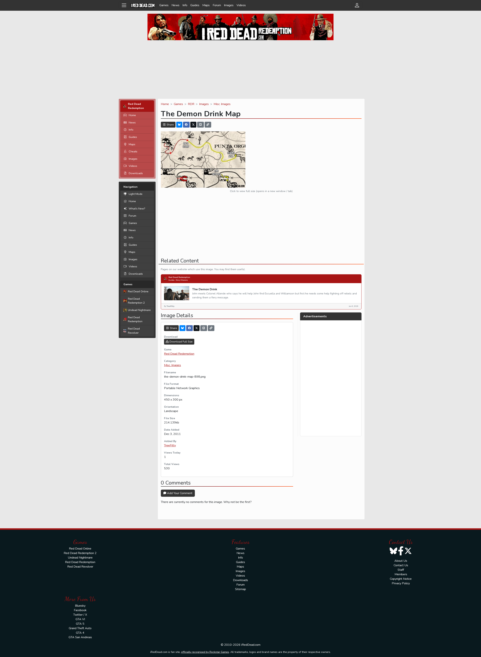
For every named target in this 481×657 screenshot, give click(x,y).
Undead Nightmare (139, 310)
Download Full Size (181, 341)
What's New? (137, 208)
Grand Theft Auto (80, 628)
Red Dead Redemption (135, 319)
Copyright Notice (401, 579)
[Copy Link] (208, 125)
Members (401, 574)
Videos (241, 5)
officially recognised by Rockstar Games (205, 652)
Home (132, 115)
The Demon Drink (204, 289)
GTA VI (80, 619)
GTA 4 (80, 633)
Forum (217, 5)
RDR (191, 104)
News (175, 5)
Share (170, 124)
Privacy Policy (401, 583)
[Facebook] (186, 125)
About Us (400, 561)
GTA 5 (80, 624)
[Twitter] (193, 125)
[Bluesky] (179, 125)
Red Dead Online (138, 291)
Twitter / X (80, 615)
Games (164, 5)
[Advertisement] (240, 69)
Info (184, 5)
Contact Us (401, 565)
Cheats (133, 151)
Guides (194, 5)
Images (229, 5)
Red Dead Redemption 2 (136, 301)
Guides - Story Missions (178, 280)
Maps (206, 5)
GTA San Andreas (80, 637)
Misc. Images (222, 104)
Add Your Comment (179, 493)
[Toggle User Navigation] (357, 5)
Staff (401, 570)
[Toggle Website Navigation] (124, 5)
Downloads (136, 173)
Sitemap (240, 589)
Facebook (80, 610)
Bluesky (80, 606)
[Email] (200, 125)
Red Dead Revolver (134, 331)
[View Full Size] (203, 159)
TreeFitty (170, 445)
